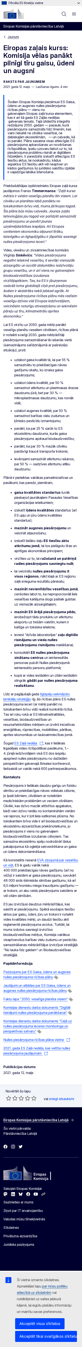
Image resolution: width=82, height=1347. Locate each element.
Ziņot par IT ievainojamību (23, 1210)
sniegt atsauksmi (61, 1099)
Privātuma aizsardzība (20, 1236)
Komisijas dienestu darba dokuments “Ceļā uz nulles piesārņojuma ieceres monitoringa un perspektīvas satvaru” (37, 1026)
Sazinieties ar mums (18, 1202)
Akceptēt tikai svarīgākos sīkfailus (48, 1336)
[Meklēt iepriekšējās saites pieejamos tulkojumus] (34, 699)
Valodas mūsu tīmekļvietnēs (24, 1219)
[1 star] (8, 1098)
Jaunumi (13, 37)
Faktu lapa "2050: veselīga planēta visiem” (35, 999)
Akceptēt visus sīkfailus (39, 1323)
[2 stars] (11, 1098)
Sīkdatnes (11, 1227)
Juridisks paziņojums (18, 1244)
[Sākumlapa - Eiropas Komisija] (13, 13)
